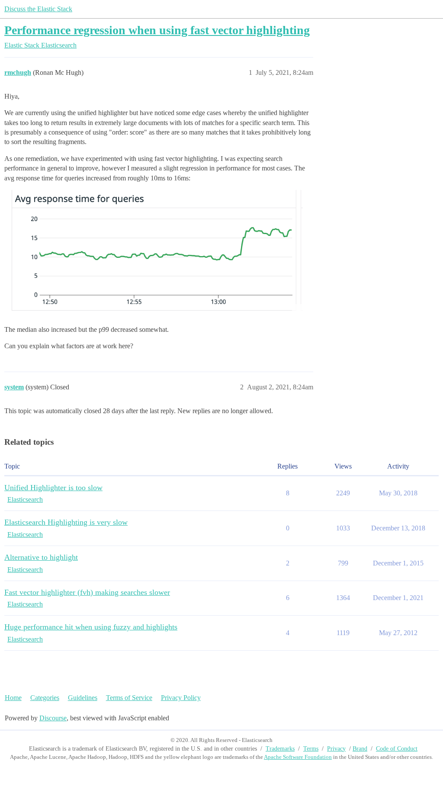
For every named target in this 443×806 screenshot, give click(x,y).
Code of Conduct (396, 748)
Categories (44, 697)
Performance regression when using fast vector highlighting (157, 30)
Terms (310, 748)
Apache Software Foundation (298, 757)
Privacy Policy (181, 697)
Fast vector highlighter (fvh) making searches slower (87, 592)
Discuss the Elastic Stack (38, 9)
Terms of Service (129, 697)
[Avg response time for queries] (153, 252)
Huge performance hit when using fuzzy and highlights (90, 627)
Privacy (336, 748)
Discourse (53, 718)
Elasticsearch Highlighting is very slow (66, 522)
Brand (360, 748)
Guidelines (82, 697)
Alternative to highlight (41, 557)
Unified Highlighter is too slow (53, 487)
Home (13, 697)
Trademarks (280, 748)
